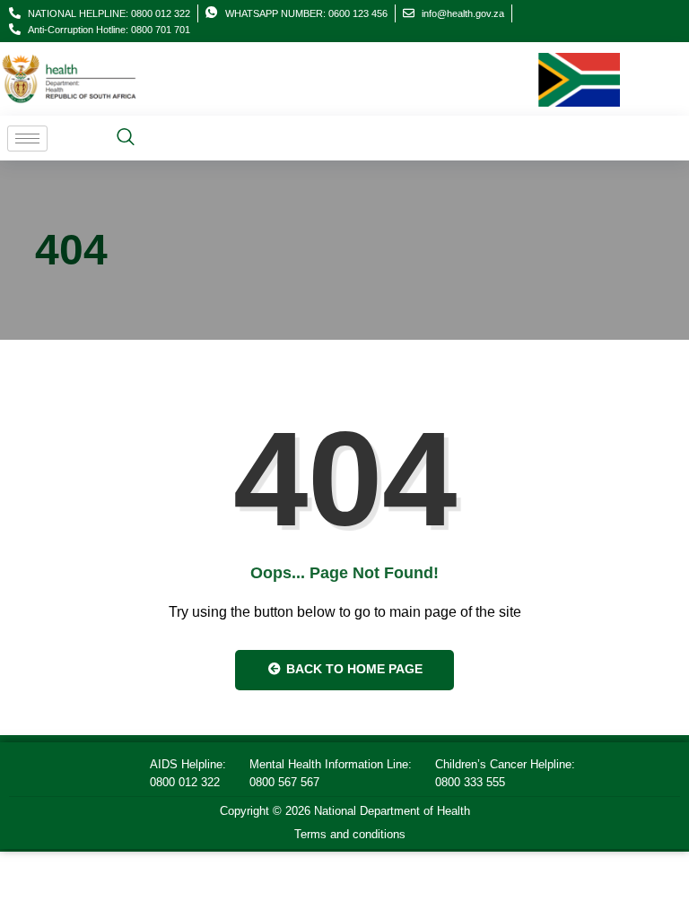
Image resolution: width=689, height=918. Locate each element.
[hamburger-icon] (27, 139)
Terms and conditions (350, 834)
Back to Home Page (353, 669)
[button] (126, 138)
